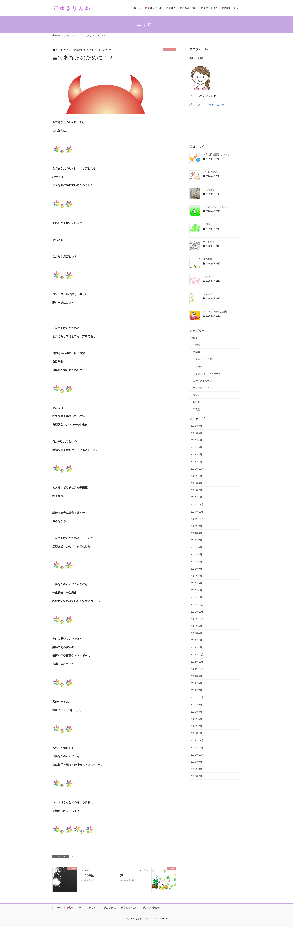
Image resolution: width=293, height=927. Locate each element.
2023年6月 (196, 583)
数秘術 (196, 395)
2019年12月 (197, 740)
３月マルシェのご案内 (215, 311)
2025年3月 (196, 483)
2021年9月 (196, 676)
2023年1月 (196, 597)
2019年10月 (197, 754)
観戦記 (196, 409)
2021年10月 (197, 669)
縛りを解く (209, 241)
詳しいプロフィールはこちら (207, 104)
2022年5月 (196, 626)
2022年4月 (196, 633)
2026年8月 (196, 425)
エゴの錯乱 (87, 875)
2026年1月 (196, 461)
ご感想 (206, 224)
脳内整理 (207, 259)
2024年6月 (196, 547)
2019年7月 (196, 776)
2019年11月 (197, 747)
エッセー (169, 49)
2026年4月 (196, 440)
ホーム (58, 907)
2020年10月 (197, 697)
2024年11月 (197, 511)
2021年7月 (196, 690)
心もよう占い (130, 907)
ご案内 (196, 352)
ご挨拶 (196, 345)
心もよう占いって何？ (215, 207)
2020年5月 (196, 718)
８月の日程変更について (216, 154)
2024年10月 (197, 518)
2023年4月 (196, 590)
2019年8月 (196, 769)
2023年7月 (196, 576)
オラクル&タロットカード (207, 373)
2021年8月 (196, 683)
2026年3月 (196, 447)
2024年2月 (196, 561)
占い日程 (111, 907)
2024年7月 (196, 540)
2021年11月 (197, 661)
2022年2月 (196, 640)
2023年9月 (196, 568)
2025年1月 (196, 497)
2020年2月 (196, 726)
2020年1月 (196, 733)
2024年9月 (196, 526)
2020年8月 (196, 711)
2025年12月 (197, 468)
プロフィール (77, 907)
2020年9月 (196, 704)
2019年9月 (196, 761)
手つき (206, 276)
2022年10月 (197, 618)
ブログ (194, 338)
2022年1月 (196, 647)
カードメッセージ (202, 380)
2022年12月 (197, 604)
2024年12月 (197, 504)
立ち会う (207, 294)
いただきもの (210, 189)
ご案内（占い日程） (203, 359)
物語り (196, 402)
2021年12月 (197, 654)
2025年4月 (196, 476)
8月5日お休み (210, 172)
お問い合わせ (152, 907)
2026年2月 (196, 454)
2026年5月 (196, 433)
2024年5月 (196, 554)
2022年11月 (197, 611)
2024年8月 (196, 533)
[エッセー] (65, 879)
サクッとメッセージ (203, 387)
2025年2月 (196, 490)
